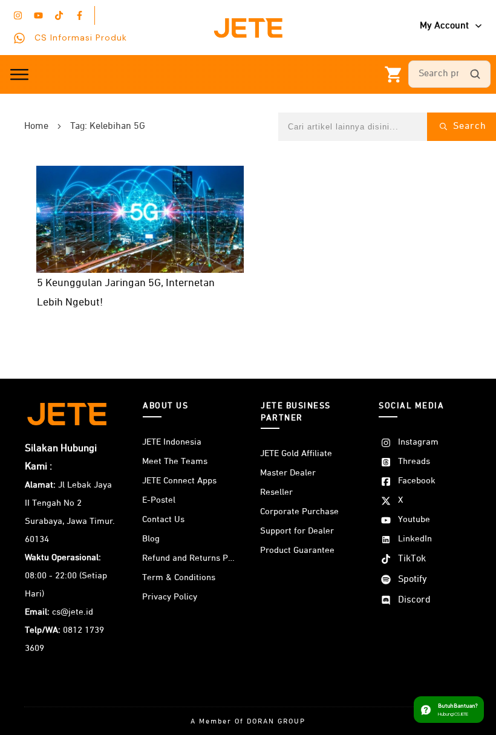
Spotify (412, 579)
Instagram (418, 441)
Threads (414, 461)
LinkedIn (415, 538)
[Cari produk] (474, 74)
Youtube (414, 519)
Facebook (417, 480)
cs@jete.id (72, 611)
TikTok (412, 559)
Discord (414, 600)
